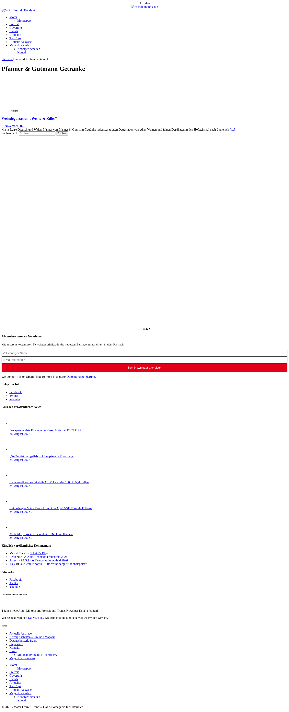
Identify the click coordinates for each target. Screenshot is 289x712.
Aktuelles (15, 34)
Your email (8, 602)
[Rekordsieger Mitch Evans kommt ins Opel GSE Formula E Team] (25, 501)
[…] (232, 129)
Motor (13, 17)
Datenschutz (35, 617)
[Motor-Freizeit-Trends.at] (18, 10)
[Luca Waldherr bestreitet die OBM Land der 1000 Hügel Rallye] (25, 475)
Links (13, 651)
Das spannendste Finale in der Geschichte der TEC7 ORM (45, 430)
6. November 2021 (13, 126)
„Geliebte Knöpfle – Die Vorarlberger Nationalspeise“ (53, 564)
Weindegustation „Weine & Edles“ (29, 118)
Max (12, 564)
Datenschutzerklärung (81, 376)
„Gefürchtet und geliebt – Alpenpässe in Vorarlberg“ (41, 456)
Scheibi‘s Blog (39, 553)
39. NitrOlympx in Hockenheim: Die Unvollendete (41, 534)
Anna (12, 560)
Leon (12, 556)
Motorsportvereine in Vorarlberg (37, 654)
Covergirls (15, 27)
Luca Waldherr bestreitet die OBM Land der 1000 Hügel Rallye (49, 482)
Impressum (16, 644)
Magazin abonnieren (22, 658)
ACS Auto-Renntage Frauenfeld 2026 (43, 556)
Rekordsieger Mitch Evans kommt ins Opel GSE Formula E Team (50, 508)
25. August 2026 (19, 459)
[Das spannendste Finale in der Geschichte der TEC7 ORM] (25, 423)
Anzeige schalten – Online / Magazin (32, 637)
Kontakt (22, 52)
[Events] (30, 107)
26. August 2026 (19, 434)
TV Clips (15, 38)
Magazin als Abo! (20, 45)
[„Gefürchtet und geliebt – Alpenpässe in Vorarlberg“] (25, 449)
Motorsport (24, 20)
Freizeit (14, 24)
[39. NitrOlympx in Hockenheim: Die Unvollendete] (25, 527)
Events (13, 31)
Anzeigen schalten (28, 49)
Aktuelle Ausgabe (20, 41)
